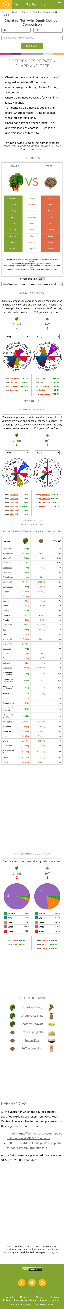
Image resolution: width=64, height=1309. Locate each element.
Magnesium (8, 587)
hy (38, 1291)
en (26, 1291)
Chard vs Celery (32, 1007)
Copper (6, 591)
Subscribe (41, 1297)
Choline (6, 610)
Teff (8, 15)
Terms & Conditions (25, 1300)
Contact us (26, 1297)
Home (5, 12)
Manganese (8, 553)
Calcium (6, 663)
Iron (32, 401)
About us (11, 1297)
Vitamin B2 (7, 625)
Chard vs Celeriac (32, 1015)
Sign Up (31, 4)
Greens (25, 12)
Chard (36, 12)
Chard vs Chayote (32, 1023)
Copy (41, 279)
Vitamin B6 (7, 668)
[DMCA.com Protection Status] (32, 1270)
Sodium (6, 601)
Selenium (7, 648)
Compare (47, 12)
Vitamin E (7, 572)
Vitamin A (7, 558)
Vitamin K (7, 548)
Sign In (18, 4)
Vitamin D (34, 521)
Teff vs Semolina (32, 1048)
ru (32, 1291)
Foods (15, 12)
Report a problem (49, 1300)
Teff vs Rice (32, 1040)
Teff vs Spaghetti (32, 1032)
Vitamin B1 (7, 582)
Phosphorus (8, 577)
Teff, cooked (37, 149)
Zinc (5, 596)
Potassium (7, 567)
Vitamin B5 (7, 644)
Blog (42, 4)
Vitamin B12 (34, 524)
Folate (5, 653)
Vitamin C (7, 563)
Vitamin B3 (7, 639)
